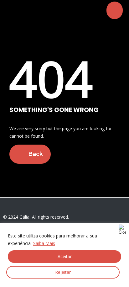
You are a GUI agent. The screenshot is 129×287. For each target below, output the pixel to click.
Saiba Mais (44, 243)
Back (35, 154)
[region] (64, 255)
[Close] (122, 228)
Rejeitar (63, 272)
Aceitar (65, 256)
